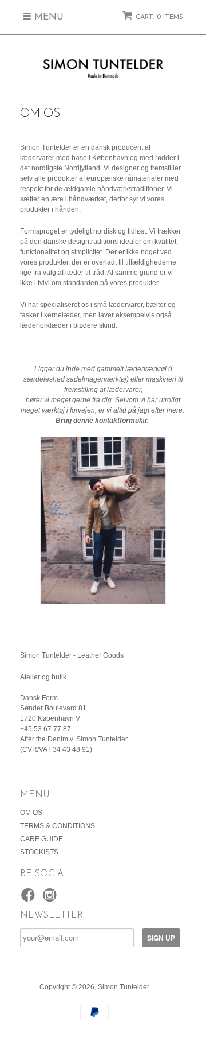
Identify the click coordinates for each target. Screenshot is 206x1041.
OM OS (31, 813)
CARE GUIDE (41, 839)
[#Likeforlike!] (51, 898)
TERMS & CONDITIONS (57, 826)
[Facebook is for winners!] (29, 898)
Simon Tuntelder (123, 987)
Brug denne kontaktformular (101, 421)
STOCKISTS (39, 852)
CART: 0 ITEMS (159, 17)
